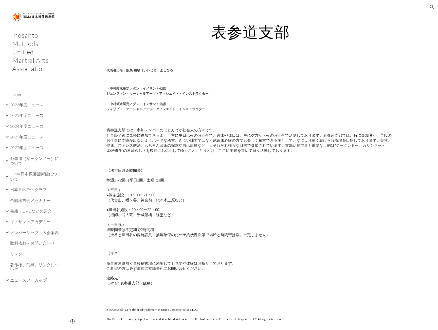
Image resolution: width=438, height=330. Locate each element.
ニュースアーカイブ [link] (28, 280)
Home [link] (15, 94)
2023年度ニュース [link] (27, 136)
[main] (250, 31)
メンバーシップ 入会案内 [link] (34, 232)
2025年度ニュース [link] (27, 115)
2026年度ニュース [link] (27, 104)
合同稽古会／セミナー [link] (30, 200)
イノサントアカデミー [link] (30, 221)
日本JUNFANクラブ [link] (28, 189)
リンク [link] (16, 253)
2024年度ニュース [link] (27, 126)
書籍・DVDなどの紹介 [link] (31, 211)
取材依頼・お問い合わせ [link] (32, 243)
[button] (432, 7)
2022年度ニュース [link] (27, 147)
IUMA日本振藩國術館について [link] (33, 176)
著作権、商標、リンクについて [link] (34, 267)
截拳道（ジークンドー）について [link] (34, 161)
